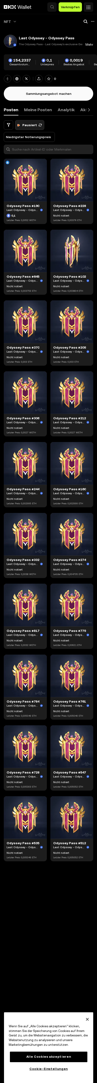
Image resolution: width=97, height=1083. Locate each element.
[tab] (38, 109)
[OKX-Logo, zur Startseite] (18, 7)
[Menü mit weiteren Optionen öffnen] (88, 6)
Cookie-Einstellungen (48, 1069)
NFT (7, 21)
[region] (48, 1047)
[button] (52, 7)
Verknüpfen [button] (70, 7)
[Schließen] (87, 1019)
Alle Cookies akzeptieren (48, 1056)
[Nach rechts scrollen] (89, 109)
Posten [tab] (11, 109)
